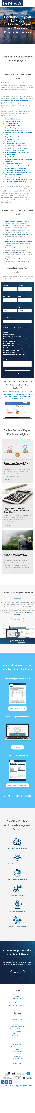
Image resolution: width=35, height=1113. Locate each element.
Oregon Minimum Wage (12, 119)
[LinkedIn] (3, 1082)
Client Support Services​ (17, 895)
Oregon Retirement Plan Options (15, 168)
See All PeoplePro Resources (17, 796)
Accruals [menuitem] (17, 1054)
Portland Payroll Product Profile (17, 679)
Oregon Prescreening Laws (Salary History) (19, 179)
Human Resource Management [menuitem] (17, 1021)
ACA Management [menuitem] (17, 1031)
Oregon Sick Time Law (12, 157)
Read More (7, 480)
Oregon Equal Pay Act (12, 139)
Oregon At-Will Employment (14, 130)
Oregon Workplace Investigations (16, 181)
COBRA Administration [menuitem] (17, 1058)
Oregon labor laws (24, 111)
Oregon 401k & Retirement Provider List (18, 172)
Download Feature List (17, 785)
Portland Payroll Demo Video (17, 717)
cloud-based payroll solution (10, 191)
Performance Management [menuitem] (17, 1046)
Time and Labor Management (17, 879)
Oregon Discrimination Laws (13, 252)
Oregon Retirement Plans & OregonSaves (18, 166)
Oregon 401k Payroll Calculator (15, 170)
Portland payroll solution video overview (16, 394)
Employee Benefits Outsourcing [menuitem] (17, 1028)
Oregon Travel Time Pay (13, 137)
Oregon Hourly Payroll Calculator (15, 143)
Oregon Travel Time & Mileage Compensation (18, 241)
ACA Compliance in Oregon (13, 175)
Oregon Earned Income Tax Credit (15, 259)
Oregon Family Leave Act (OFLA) (15, 163)
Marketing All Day (21, 1086)
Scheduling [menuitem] (17, 1049)
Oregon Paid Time (10, 225)
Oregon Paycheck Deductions (13, 221)
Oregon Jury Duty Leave (12, 248)
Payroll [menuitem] (17, 1017)
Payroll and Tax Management (17, 848)
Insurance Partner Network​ (17, 927)
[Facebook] (10, 1082)
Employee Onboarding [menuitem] (17, 1035)
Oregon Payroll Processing (13, 126)
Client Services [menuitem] (17, 1056)
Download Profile (17, 708)
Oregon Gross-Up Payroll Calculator (16, 148)
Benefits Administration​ (17, 911)
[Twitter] (6, 1082)
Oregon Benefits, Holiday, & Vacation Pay (17, 234)
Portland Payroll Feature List (17, 755)
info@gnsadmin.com (18, 1002)
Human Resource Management (17, 864)
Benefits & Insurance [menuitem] (17, 1063)
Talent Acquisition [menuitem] (17, 1033)
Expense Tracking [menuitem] (17, 1019)
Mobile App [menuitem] (17, 1061)
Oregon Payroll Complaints (13, 230)
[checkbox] (17, 343)
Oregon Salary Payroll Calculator (15, 146)
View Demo (18, 620)
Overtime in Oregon (11, 123)
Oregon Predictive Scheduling (15, 150)
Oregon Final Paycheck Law (14, 128)
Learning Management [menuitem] (17, 1051)
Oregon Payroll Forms (12, 141)
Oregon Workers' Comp (12, 177)
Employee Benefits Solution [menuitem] (17, 1026)
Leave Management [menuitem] (17, 1044)
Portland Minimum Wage (12, 121)
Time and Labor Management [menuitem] (17, 1024)
